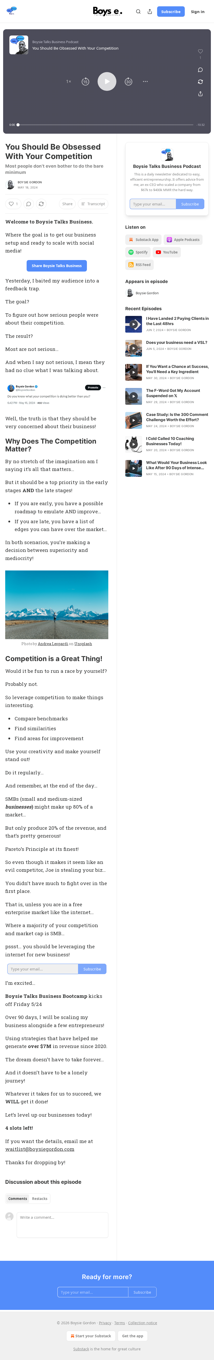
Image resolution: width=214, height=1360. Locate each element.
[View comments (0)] (200, 70)
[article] (167, 324)
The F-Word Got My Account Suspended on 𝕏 (173, 393)
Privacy (105, 1322)
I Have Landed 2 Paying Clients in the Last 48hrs (177, 321)
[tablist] (27, 1198)
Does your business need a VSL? (176, 342)
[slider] (105, 124)
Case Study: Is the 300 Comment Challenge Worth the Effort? (177, 417)
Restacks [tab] (39, 1198)
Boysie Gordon (30, 182)
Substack (81, 1348)
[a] (133, 324)
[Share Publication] (150, 11)
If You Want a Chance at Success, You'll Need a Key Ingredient (177, 369)
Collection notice (142, 1322)
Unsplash (83, 643)
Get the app (132, 1335)
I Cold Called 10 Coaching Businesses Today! (170, 441)
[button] (68, 81)
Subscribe (171, 11)
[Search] (138, 11)
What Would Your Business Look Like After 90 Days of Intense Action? (176, 465)
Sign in (198, 11)
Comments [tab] (17, 1198)
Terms (119, 1322)
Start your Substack (93, 1335)
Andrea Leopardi (53, 643)
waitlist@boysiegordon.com (39, 1149)
